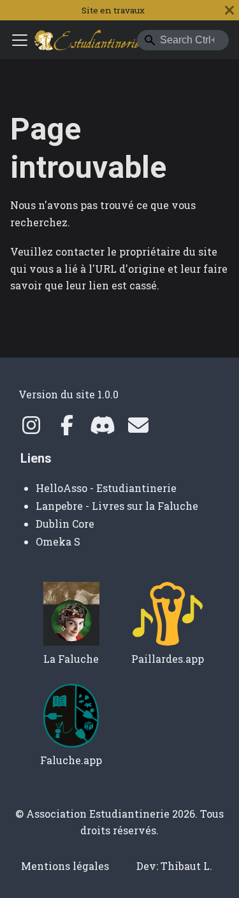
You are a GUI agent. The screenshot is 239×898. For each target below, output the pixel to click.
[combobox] (183, 40)
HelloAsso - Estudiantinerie (106, 488)
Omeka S (58, 541)
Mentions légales (65, 866)
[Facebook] (67, 428)
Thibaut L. (186, 866)
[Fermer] (229, 10)
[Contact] (138, 428)
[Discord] (102, 428)
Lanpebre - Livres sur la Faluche (117, 505)
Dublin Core (65, 523)
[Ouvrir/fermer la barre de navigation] (19, 40)
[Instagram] (31, 428)
